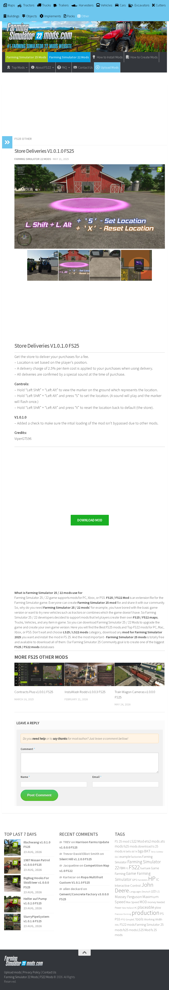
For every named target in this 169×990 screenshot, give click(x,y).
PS (162, 914)
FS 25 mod (122, 841)
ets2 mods (152, 841)
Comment (28, 749)
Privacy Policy (31, 972)
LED (153, 891)
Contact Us (49, 972)
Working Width (153, 919)
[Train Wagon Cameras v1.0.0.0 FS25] (139, 674)
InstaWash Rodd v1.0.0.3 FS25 (85, 692)
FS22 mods (127, 924)
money (152, 902)
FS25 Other (23, 139)
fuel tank (145, 868)
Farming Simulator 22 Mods (69, 57)
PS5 (117, 919)
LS (158, 891)
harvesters (143, 879)
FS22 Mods (46, 977)
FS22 (134, 867)
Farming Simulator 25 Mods (26, 57)
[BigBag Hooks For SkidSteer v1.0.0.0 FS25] (12, 883)
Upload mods (12, 972)
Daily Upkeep (157, 851)
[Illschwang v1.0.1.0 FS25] (12, 847)
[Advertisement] (84, 102)
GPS (134, 880)
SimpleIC (130, 919)
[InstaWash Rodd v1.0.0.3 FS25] (89, 674)
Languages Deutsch (139, 891)
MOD (143, 902)
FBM (122, 868)
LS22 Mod (137, 841)
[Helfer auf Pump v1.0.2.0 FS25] (12, 904)
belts (128, 851)
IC (157, 879)
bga (140, 851)
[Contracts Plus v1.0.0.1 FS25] (39, 674)
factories (136, 857)
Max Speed (132, 902)
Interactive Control (128, 885)
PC (135, 907)
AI (124, 851)
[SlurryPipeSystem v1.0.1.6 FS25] (12, 922)
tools (139, 919)
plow (158, 908)
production (146, 912)
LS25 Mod (143, 930)
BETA (134, 851)
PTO (123, 919)
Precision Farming (123, 914)
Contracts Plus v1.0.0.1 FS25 (33, 692)
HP (151, 878)
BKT (147, 851)
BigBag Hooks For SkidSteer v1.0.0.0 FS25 (36, 882)
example (124, 856)
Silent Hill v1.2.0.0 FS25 (75, 859)
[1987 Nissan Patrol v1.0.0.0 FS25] (12, 865)
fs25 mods (130, 930)
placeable (145, 907)
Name (25, 777)
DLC (117, 856)
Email (96, 777)
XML (117, 924)
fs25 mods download (138, 846)
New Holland (128, 907)
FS (127, 868)
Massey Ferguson (128, 896)
